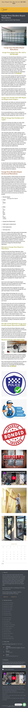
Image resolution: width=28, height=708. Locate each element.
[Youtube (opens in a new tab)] (14, 4)
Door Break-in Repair (8, 614)
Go (23, 666)
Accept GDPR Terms (9, 669)
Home (2, 19)
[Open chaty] (24, 704)
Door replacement (7, 629)
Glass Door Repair (7, 611)
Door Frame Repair (7, 631)
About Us (5, 596)
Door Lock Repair (7, 635)
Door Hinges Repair (7, 619)
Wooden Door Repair (7, 622)
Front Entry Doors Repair (8, 636)
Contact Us (14, 596)
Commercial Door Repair (8, 602)
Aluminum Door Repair (8, 609)
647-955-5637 (14, 54)
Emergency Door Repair (8, 606)
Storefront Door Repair (8, 608)
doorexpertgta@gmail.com (12, 656)
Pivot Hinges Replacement (9, 626)
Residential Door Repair (8, 604)
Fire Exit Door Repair (8, 628)
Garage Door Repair (7, 613)
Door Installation (7, 621)
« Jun (2, 563)
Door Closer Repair (7, 617)
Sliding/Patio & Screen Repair (9, 624)
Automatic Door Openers (8, 633)
